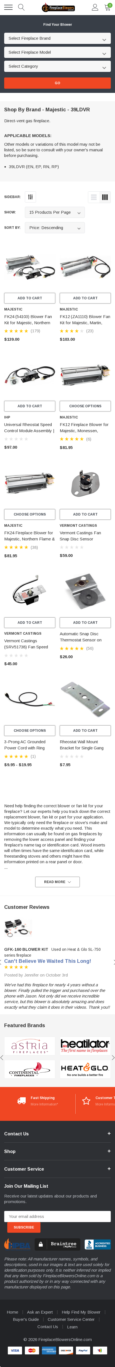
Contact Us (47, 1326)
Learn (72, 1326)
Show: (10, 212)
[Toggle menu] (8, 7)
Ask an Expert (40, 1312)
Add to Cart (30, 298)
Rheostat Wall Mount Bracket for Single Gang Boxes (82, 747)
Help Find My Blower (81, 1312)
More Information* (44, 1104)
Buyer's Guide (26, 1319)
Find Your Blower (57, 25)
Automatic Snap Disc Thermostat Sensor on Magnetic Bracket (81, 639)
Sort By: (12, 228)
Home (12, 1312)
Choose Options (85, 406)
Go (57, 83)
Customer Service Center (71, 1319)
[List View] (93, 197)
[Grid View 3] (105, 197)
